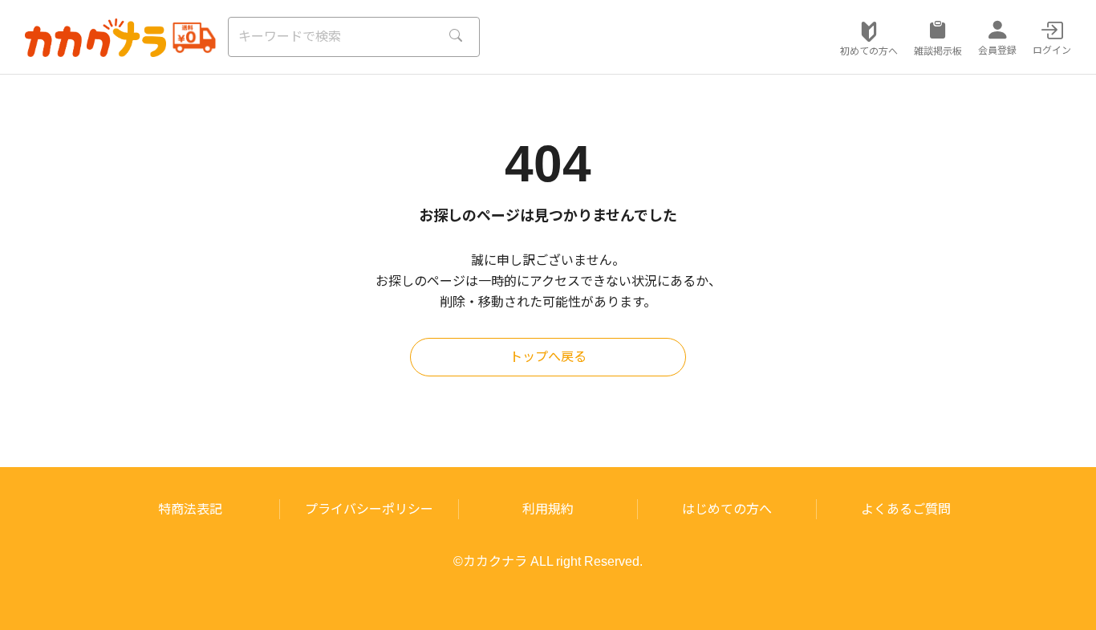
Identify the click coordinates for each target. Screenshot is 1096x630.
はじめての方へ (727, 509)
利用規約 (548, 509)
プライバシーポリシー (369, 509)
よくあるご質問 (906, 509)
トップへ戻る (548, 357)
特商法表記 (190, 509)
